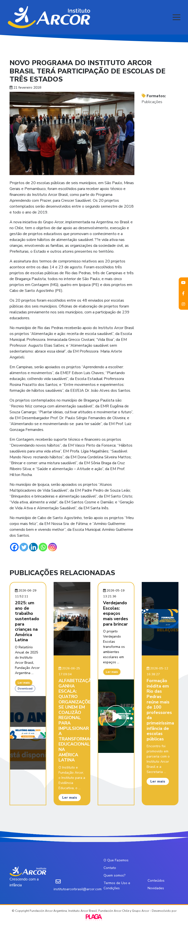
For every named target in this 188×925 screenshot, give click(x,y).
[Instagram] (52, 547)
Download (25, 688)
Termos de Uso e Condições (117, 885)
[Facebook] (14, 547)
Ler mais (24, 683)
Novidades (156, 888)
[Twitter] (24, 547)
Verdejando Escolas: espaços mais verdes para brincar (115, 613)
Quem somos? (114, 875)
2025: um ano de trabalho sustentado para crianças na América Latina (27, 621)
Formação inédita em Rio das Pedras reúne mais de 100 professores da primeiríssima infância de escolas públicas (160, 710)
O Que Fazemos (116, 860)
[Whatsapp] (43, 547)
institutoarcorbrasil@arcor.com (78, 889)
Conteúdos (156, 880)
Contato (110, 868)
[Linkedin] (33, 547)
